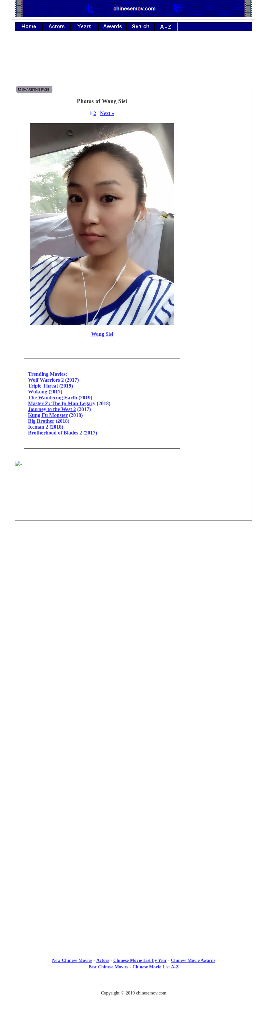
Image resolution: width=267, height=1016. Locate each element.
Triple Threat (43, 386)
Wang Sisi (102, 334)
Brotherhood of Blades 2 (55, 432)
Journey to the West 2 (52, 409)
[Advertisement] (133, 63)
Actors (102, 960)
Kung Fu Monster (48, 415)
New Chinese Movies (72, 960)
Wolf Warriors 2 (46, 380)
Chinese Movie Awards (193, 960)
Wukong (37, 391)
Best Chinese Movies (108, 966)
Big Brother (41, 421)
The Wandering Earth (52, 397)
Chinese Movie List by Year (140, 960)
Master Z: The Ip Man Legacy (61, 403)
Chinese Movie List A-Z (156, 966)
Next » (107, 113)
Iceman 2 (38, 427)
